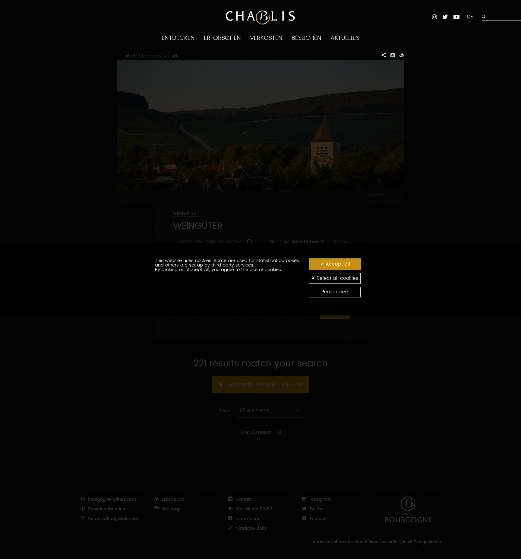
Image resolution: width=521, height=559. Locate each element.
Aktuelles (344, 38)
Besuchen (306, 38)
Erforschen (222, 38)
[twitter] (445, 16)
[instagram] (434, 16)
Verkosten (266, 38)
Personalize (334, 292)
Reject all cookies (336, 278)
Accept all (337, 264)
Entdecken (178, 38)
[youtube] (456, 16)
